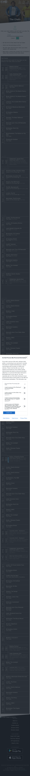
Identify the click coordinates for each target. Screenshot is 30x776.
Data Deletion (6, 418)
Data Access (15, 418)
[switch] (24, 388)
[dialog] (15, 388)
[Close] (27, 357)
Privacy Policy (23, 418)
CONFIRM (9, 412)
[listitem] (15, 384)
